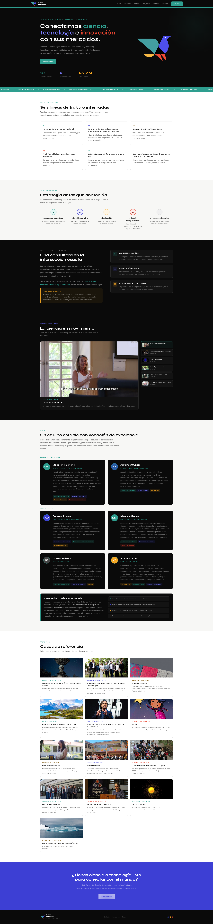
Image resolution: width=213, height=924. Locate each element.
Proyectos (146, 4)
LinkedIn (107, 917)
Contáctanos (106, 896)
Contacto (177, 4)
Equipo (156, 4)
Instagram (116, 917)
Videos (137, 4)
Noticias (165, 4)
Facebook (125, 917)
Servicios (127, 4)
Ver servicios (48, 62)
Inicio (119, 4)
